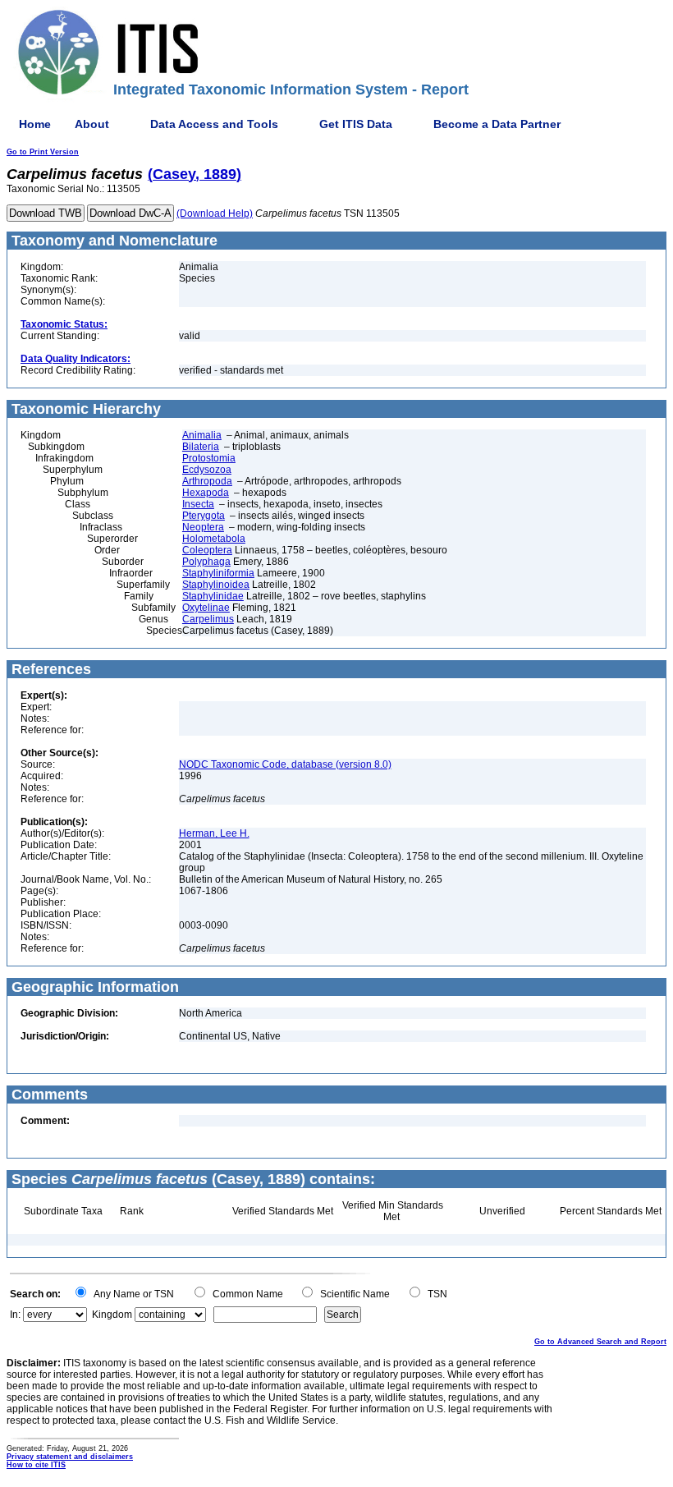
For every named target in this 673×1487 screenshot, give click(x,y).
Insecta (198, 504)
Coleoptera (207, 550)
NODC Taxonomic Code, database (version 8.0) (285, 764)
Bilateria (200, 446)
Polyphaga (206, 561)
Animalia (202, 435)
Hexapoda (205, 492)
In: (15, 1314)
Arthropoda (207, 481)
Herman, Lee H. (214, 833)
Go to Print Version (43, 152)
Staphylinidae (213, 596)
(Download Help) (214, 213)
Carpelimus (208, 619)
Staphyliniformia (218, 573)
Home (35, 124)
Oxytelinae (206, 607)
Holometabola (213, 538)
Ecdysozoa (206, 469)
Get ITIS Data (355, 124)
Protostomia (209, 458)
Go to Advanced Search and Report (600, 1342)
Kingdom (112, 1314)
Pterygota (203, 515)
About (92, 124)
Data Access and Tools (214, 124)
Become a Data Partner (497, 124)
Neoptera (203, 527)
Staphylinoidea (216, 584)
